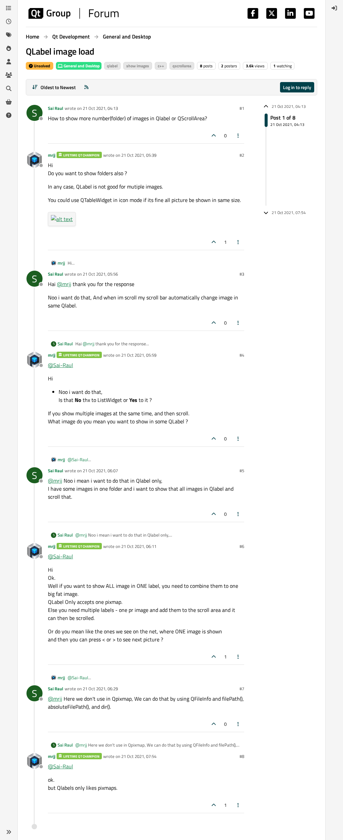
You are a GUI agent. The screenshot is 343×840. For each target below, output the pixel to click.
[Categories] (9, 8)
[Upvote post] (214, 135)
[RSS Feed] (86, 87)
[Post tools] (238, 135)
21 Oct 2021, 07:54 (138, 756)
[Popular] (9, 48)
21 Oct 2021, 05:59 (138, 355)
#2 (241, 155)
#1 (241, 108)
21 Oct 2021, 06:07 (100, 470)
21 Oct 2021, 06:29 (100, 688)
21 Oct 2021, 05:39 (138, 155)
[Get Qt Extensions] (9, 101)
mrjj (51, 155)
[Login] (334, 8)
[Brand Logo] (73, 13)
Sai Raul (55, 108)
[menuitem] (334, 8)
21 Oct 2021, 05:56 (100, 274)
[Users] (9, 61)
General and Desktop (81, 66)
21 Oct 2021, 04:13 (100, 108)
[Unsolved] (9, 115)
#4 (241, 355)
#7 (241, 688)
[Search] (9, 88)
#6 (241, 546)
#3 (241, 274)
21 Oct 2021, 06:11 (138, 546)
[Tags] (9, 34)
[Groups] (9, 75)
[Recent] (9, 21)
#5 (241, 470)
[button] (9, 832)
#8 (241, 756)
